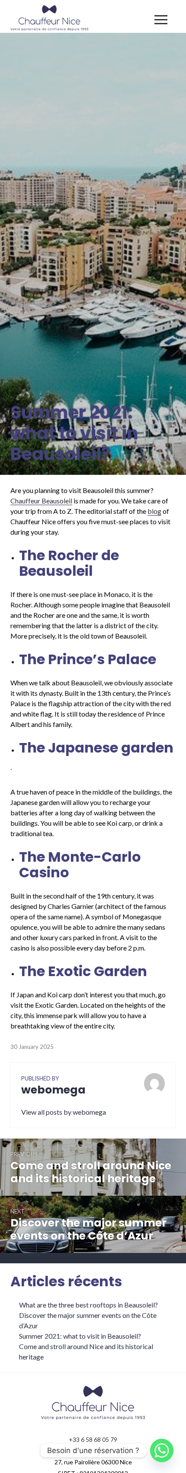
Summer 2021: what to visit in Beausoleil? (80, 1336)
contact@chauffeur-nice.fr (93, 1450)
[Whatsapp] (161, 1450)
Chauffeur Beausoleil (41, 500)
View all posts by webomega (63, 1112)
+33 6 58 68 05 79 (93, 1439)
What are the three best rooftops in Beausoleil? (88, 1305)
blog (154, 511)
